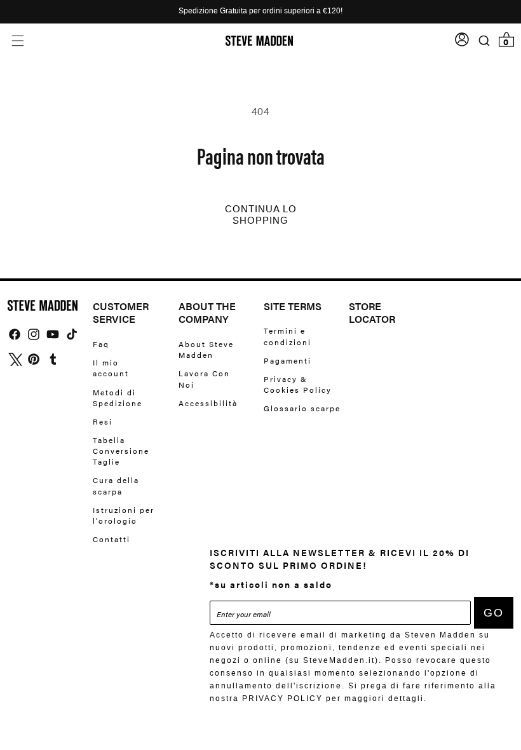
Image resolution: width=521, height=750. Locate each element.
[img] (15, 334)
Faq (101, 344)
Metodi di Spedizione (117, 397)
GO (494, 612)
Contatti (111, 539)
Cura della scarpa (116, 485)
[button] (17, 41)
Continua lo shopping (261, 215)
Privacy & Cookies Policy (298, 384)
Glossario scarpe (302, 408)
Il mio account (111, 368)
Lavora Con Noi (204, 378)
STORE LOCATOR (372, 313)
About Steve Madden (206, 349)
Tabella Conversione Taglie (121, 450)
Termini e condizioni (287, 336)
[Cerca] (484, 41)
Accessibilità (208, 403)
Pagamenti (287, 360)
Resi (102, 421)
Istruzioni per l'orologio (123, 515)
